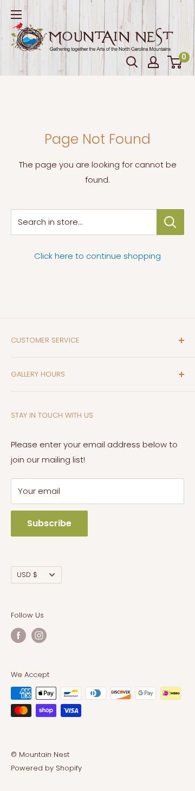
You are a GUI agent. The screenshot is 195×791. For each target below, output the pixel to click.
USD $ (27, 574)
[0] (175, 62)
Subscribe (49, 523)
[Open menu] (16, 14)
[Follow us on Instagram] (39, 635)
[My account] (153, 62)
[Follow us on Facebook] (18, 635)
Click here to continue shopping (97, 256)
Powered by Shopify (46, 768)
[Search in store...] (170, 222)
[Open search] (132, 62)
